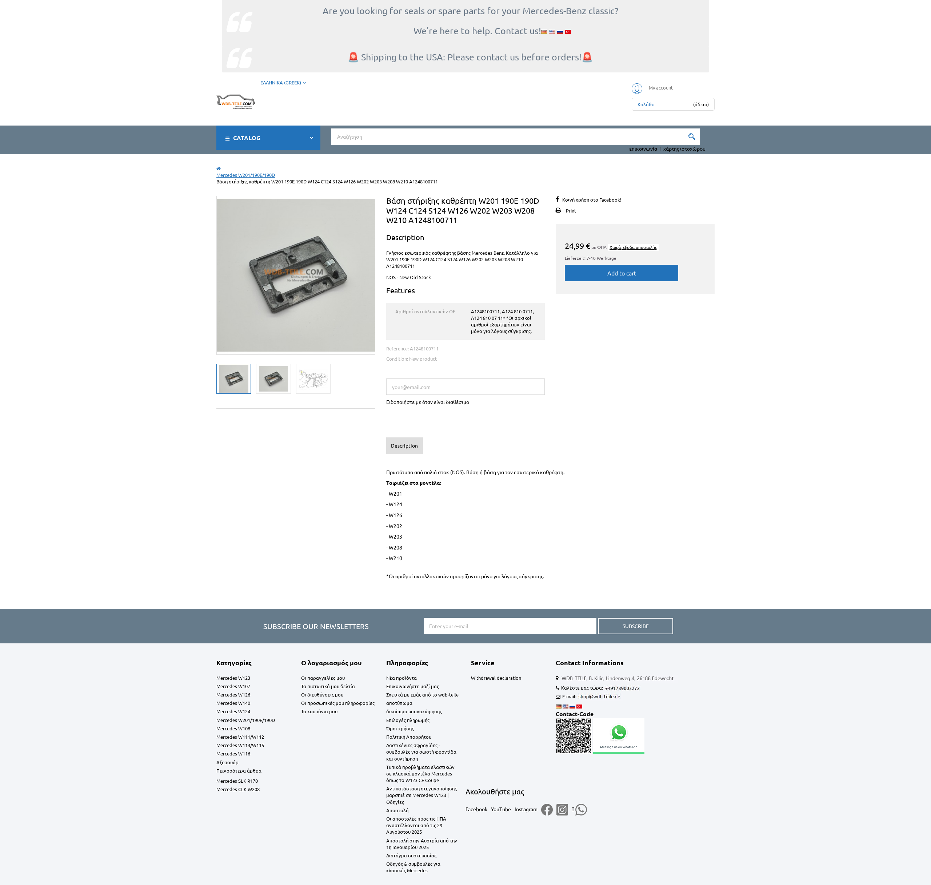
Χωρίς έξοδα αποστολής (633, 247)
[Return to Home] (218, 168)
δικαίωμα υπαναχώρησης (414, 711)
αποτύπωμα (399, 703)
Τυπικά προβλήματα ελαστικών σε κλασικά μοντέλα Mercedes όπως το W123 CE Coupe (420, 773)
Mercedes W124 (233, 711)
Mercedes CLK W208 (238, 789)
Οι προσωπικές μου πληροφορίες (338, 703)
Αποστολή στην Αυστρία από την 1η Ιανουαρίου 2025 (421, 843)
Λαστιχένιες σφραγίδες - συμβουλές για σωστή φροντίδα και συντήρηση (421, 751)
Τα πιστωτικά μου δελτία (328, 686)
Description (404, 445)
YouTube (501, 809)
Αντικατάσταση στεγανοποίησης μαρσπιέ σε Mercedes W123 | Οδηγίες (421, 795)
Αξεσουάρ (227, 762)
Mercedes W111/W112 (240, 737)
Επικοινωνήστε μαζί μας (412, 686)
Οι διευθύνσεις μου (322, 694)
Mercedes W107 (233, 686)
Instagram (526, 809)
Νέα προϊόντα (401, 678)
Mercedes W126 (233, 694)
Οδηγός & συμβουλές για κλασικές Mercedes (413, 867)
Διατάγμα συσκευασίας (411, 855)
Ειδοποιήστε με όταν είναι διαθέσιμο (427, 401)
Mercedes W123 (233, 678)
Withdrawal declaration (496, 678)
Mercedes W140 (233, 703)
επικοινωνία (643, 148)
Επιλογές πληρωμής (407, 720)
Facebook (476, 809)
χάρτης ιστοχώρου (684, 148)
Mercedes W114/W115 (240, 745)
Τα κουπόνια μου (319, 711)
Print (571, 210)
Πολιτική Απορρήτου (408, 737)
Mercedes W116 (233, 753)
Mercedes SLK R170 (237, 781)
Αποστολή (397, 810)
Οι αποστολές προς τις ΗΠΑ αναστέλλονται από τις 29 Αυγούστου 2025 (416, 825)
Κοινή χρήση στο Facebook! (592, 200)
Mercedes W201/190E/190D (245, 720)
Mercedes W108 (233, 728)
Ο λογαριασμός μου (331, 662)
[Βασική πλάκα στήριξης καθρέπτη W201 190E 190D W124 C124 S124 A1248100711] (233, 379)
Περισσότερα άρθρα (238, 770)
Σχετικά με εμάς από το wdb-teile (422, 694)
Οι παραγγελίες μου (323, 678)
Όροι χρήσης (400, 728)
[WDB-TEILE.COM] (235, 100)
